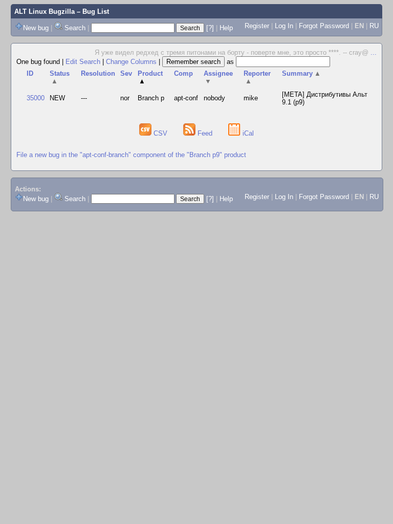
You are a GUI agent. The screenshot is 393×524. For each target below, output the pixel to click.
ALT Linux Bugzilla (44, 11)
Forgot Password (324, 26)
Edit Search (83, 62)
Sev (126, 73)
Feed (204, 133)
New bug (36, 28)
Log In (284, 26)
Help (226, 28)
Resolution (98, 73)
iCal (247, 133)
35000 (36, 98)
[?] (210, 28)
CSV (160, 133)
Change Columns (131, 62)
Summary (301, 73)
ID (30, 73)
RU (374, 26)
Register (257, 26)
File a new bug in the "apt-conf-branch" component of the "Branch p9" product (131, 155)
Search (74, 28)
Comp (183, 73)
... (373, 52)
